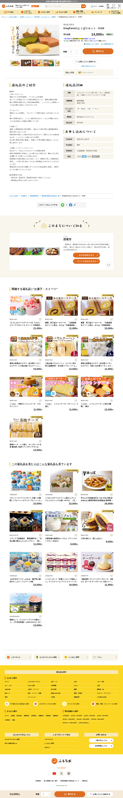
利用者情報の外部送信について (69, 781)
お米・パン (54, 681)
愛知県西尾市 (34, 196)
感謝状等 (76, 697)
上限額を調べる (108, 44)
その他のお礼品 (101, 697)
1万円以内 (66, 715)
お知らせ (47, 747)
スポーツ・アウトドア (104, 693)
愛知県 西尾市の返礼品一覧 (50, 196)
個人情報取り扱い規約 (50, 781)
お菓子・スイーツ (26, 17)
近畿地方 (41, 715)
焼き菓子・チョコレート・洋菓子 (45, 17)
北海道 (13, 715)
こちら (94, 41)
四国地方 (55, 715)
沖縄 (13, 720)
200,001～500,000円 (97, 719)
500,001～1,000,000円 (70, 723)
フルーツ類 (100, 681)
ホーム (3, 17)
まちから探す (14, 196)
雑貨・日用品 (78, 693)
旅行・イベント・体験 (34, 693)
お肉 (75, 681)
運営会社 (85, 781)
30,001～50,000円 (102, 715)
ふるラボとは (48, 739)
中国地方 (48, 715)
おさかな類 (31, 685)
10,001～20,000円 (76, 715)
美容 (6, 697)
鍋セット (7, 693)
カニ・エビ (8, 685)
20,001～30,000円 (89, 715)
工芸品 (53, 697)
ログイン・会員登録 (98, 6)
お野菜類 (53, 685)
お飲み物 (7, 689)
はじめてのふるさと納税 (12, 739)
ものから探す (13, 17)
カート (119, 8)
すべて (7, 681)
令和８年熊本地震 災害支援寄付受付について (61, 1)
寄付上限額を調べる (11, 743)
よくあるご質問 (49, 743)
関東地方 (26, 715)
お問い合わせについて (88, 66)
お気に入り (113, 8)
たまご (76, 685)
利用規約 (38, 781)
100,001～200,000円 (83, 719)
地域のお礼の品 (55, 693)
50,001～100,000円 (69, 719)
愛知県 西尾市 (68, 25)
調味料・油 (100, 689)
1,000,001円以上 (84, 723)
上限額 (108, 8)
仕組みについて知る (92, 44)
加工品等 (53, 689)
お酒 (98, 685)
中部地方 (24, 196)
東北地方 (19, 715)
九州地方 (7, 720)
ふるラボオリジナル (34, 681)
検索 (83, 6)
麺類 (75, 689)
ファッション (32, 697)
